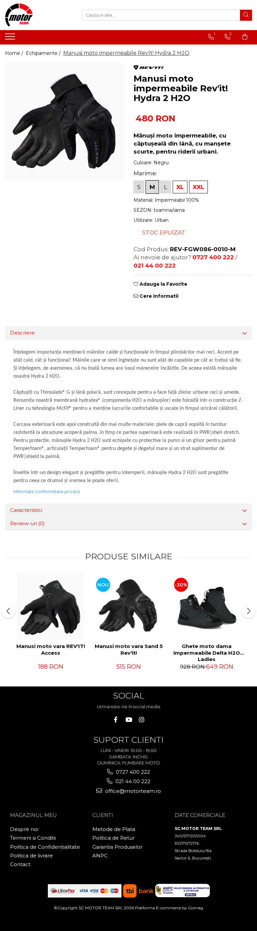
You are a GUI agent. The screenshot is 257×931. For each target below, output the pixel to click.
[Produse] (11, 38)
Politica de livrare (31, 855)
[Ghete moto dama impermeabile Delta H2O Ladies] (206, 606)
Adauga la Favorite (162, 284)
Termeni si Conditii (33, 838)
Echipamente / (44, 53)
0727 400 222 (132, 772)
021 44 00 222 (132, 781)
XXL (198, 187)
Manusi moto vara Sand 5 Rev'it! (129, 649)
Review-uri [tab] (27, 523)
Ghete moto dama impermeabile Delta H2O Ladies (206, 652)
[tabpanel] (64, 121)
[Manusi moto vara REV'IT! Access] (50, 606)
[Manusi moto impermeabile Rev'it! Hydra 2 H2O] (64, 121)
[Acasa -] (38, 15)
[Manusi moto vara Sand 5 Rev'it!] (128, 606)
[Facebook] (115, 720)
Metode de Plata (113, 829)
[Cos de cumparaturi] (245, 36)
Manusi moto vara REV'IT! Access (50, 649)
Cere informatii (158, 296)
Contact (20, 864)
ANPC (100, 855)
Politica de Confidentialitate (45, 847)
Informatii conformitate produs (46, 491)
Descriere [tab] (22, 333)
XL (180, 187)
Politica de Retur (113, 838)
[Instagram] (142, 720)
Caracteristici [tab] (26, 510)
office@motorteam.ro (132, 791)
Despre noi (24, 829)
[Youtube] (129, 720)
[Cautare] (246, 15)
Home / (14, 53)
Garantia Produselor (117, 847)
